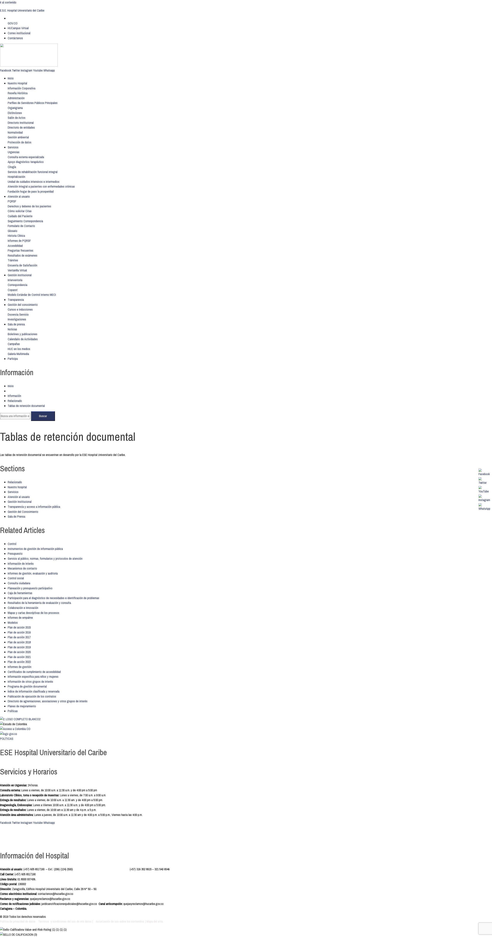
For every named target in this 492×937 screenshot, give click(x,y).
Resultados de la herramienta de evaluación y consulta (39, 603)
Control (12, 544)
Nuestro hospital (17, 487)
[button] (21, 88)
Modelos (13, 622)
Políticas (13, 711)
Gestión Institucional (20, 502)
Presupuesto (15, 553)
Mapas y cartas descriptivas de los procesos (33, 613)
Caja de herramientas (20, 593)
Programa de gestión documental (27, 686)
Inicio (11, 386)
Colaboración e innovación (23, 608)
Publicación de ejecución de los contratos (32, 696)
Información (14, 396)
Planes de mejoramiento (22, 706)
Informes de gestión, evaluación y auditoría (33, 573)
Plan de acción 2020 (19, 652)
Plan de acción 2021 (19, 657)
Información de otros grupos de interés (30, 681)
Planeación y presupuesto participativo (30, 588)
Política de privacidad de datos (18, 921)
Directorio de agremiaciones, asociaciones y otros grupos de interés (47, 701)
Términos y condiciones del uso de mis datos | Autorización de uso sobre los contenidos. (91, 921)
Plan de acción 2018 (19, 642)
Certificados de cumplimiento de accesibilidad (34, 672)
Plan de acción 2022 (19, 662)
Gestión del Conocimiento (23, 512)
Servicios (13, 492)
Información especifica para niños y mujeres (33, 676)
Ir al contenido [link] (8, 2)
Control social (16, 578)
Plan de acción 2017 (19, 637)
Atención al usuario (19, 497)
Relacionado (15, 401)
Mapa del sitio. (155, 921)
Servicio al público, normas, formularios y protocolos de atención (45, 558)
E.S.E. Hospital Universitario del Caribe (22, 10)
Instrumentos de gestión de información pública (35, 549)
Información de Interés (21, 563)
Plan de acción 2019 (19, 647)
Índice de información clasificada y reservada (33, 691)
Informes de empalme (20, 617)
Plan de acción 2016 (19, 632)
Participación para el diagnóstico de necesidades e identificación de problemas (53, 598)
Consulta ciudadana (19, 583)
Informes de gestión (19, 667)
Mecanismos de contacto (22, 568)
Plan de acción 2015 (19, 627)
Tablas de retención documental (26, 406)
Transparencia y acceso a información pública (34, 507)
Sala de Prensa (16, 516)
